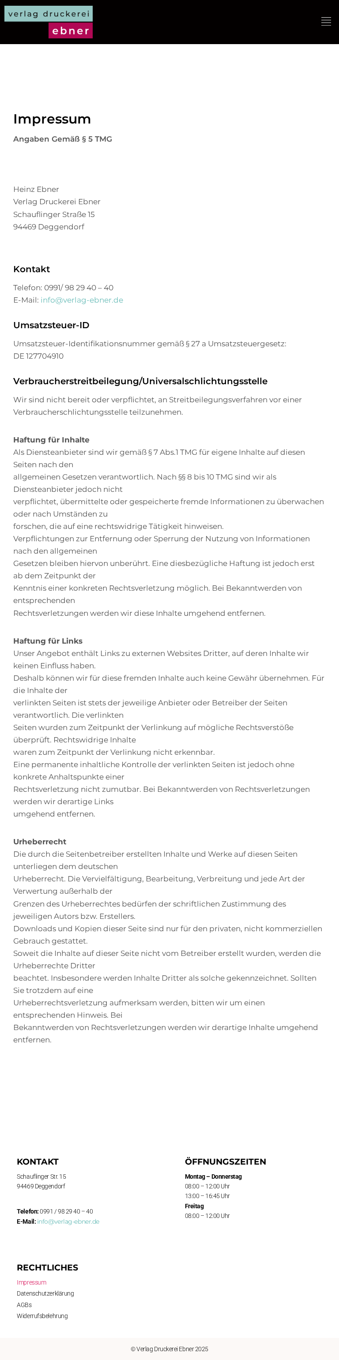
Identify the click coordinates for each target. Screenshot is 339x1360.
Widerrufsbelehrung (42, 1315)
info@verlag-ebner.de (82, 300)
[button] (326, 21)
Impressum (31, 1282)
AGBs (24, 1304)
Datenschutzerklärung (45, 1293)
